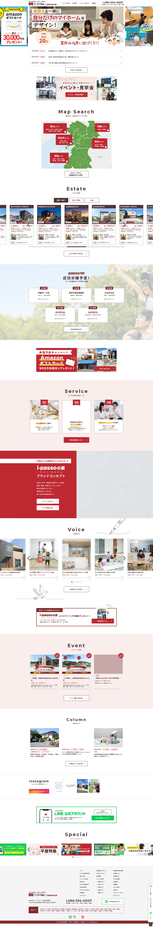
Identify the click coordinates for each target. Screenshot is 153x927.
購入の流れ (83, 876)
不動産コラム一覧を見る (76, 764)
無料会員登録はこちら (76, 440)
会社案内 (115, 881)
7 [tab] (82, 44)
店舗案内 (94, 3)
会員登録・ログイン (101, 870)
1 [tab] (71, 44)
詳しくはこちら (25, 578)
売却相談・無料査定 (118, 870)
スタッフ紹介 (116, 887)
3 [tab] (74, 44)
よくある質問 (116, 879)
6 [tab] (80, 44)
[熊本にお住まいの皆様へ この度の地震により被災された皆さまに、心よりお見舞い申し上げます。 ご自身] (58, 786)
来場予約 (82, 881)
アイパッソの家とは (84, 3)
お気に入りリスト (100, 873)
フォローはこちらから (38, 791)
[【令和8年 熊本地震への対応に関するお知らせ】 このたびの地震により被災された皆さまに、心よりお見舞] (70, 786)
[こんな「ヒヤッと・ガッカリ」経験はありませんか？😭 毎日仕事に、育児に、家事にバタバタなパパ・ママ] (94, 786)
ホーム (81, 870)
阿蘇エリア (101, 892)
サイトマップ (116, 895)
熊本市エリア (101, 881)
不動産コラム (116, 873)
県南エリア (101, 890)
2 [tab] (72, 44)
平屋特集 (82, 892)
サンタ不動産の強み (47, 508)
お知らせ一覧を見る (76, 70)
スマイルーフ (83, 895)
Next (124, 26)
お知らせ (115, 890)
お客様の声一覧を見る (76, 589)
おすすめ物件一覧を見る (76, 253)
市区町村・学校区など (76, 174)
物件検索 (74, 3)
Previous (28, 26)
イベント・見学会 (84, 879)
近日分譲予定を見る (76, 329)
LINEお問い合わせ (114, 901)
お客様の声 (116, 876)
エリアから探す (66, 3)
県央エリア (101, 887)
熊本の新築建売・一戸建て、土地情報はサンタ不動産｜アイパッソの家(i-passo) (43, 3)
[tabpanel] (76, 26)
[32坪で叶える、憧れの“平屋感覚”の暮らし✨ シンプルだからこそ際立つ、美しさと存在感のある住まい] (82, 786)
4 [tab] (76, 44)
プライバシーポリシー (118, 892)
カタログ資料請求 (84, 884)
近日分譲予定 (83, 887)
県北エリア (101, 884)
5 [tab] (78, 44)
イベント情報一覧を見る (76, 698)
